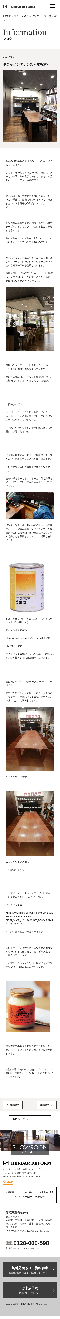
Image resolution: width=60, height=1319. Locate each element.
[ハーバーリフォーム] (17, 5)
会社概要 (10, 1192)
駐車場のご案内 (47, 1192)
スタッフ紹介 (27, 1192)
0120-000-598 (31, 1243)
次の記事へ (45, 1105)
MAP (9, 1182)
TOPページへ (20, 1119)
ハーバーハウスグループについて (30, 1197)
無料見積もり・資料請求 (30, 1270)
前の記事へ (15, 1105)
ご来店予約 (30, 1290)
